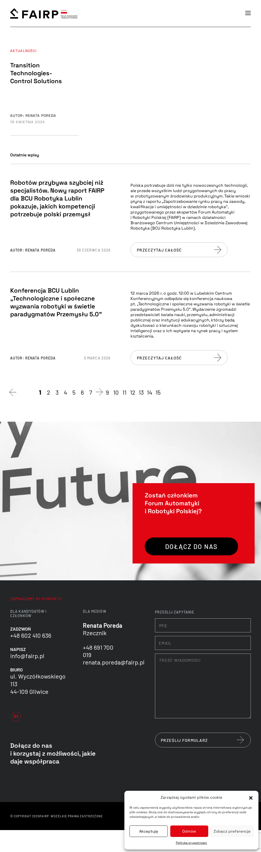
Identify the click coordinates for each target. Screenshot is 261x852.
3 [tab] (57, 392)
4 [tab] (65, 392)
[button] (250, 797)
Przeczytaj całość (159, 249)
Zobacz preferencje (232, 831)
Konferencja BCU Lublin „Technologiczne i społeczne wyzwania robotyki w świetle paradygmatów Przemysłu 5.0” (56, 302)
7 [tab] (90, 392)
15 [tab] (158, 392)
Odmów (189, 831)
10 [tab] (116, 392)
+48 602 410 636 (30, 635)
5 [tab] (73, 392)
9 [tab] (107, 392)
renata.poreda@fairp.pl (114, 662)
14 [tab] (149, 392)
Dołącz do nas (191, 546)
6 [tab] (82, 392)
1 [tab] (40, 392)
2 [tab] (48, 392)
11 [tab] (124, 392)
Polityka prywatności (191, 843)
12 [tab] (132, 392)
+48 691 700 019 (98, 651)
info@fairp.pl (27, 655)
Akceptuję (148, 831)
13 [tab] (141, 392)
